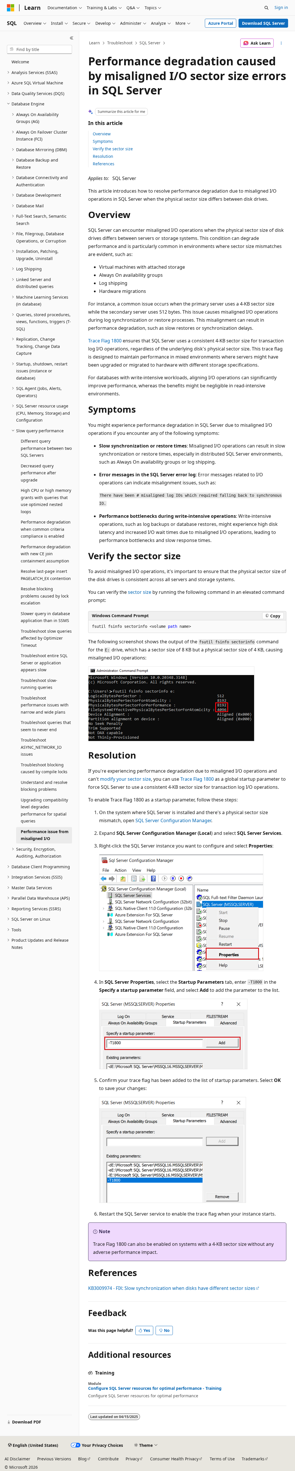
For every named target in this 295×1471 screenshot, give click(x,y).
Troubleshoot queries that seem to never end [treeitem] (46, 726)
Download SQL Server (263, 23)
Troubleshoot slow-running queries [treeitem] (39, 684)
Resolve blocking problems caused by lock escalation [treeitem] (45, 596)
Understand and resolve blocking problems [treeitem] (44, 786)
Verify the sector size (113, 148)
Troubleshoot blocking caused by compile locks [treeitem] (44, 768)
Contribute (108, 1458)
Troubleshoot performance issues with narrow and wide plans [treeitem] (45, 705)
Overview (102, 134)
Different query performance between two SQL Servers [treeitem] (46, 448)
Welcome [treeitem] (20, 62)
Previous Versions (54, 1458)
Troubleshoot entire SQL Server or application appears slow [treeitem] (44, 662)
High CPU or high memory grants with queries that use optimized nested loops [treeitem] (46, 501)
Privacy (132, 1458)
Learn (94, 43)
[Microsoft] (10, 8)
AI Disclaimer (17, 1458)
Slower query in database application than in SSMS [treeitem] (45, 617)
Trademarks (253, 1458)
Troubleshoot (120, 43)
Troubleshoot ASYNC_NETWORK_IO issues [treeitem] (41, 747)
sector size (139, 592)
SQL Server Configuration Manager (173, 820)
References (103, 163)
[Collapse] (72, 38)
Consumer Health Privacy (174, 1458)
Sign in (281, 7)
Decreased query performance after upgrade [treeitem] (38, 473)
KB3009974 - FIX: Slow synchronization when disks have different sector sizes (171, 1288)
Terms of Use (222, 1458)
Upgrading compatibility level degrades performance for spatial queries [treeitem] (44, 810)
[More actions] (281, 43)
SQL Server (149, 43)
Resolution (103, 156)
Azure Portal (220, 23)
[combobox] (39, 49)
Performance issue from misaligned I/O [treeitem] (45, 835)
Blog (82, 1458)
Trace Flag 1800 (105, 341)
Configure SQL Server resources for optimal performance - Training (155, 1388)
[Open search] (266, 8)
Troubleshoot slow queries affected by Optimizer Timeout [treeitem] (46, 638)
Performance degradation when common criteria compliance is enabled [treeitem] (46, 529)
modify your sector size (125, 779)
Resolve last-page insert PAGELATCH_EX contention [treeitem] (46, 574)
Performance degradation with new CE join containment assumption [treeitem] (46, 554)
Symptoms (103, 141)
